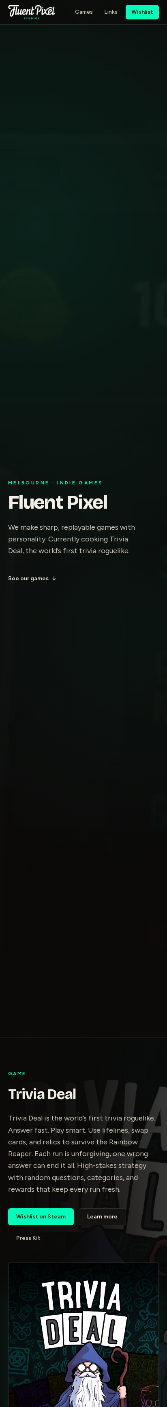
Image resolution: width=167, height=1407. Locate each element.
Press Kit (28, 1238)
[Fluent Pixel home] (31, 12)
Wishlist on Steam (41, 1216)
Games (84, 11)
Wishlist (142, 11)
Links (111, 11)
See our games (32, 578)
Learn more (102, 1216)
